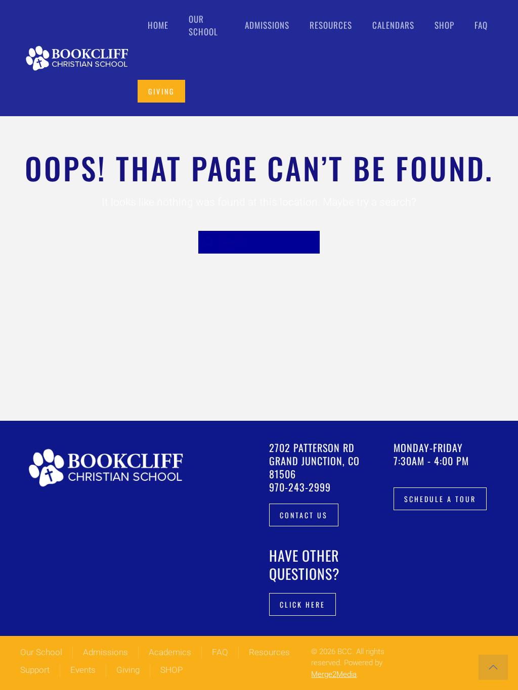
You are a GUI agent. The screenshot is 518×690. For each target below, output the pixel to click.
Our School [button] (203, 25)
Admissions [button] (267, 25)
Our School (41, 652)
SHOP (171, 670)
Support (35, 670)
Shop (444, 25)
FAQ (481, 25)
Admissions (105, 652)
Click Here (302, 604)
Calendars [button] (393, 25)
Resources (269, 652)
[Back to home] (79, 58)
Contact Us (304, 515)
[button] (493, 667)
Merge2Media (334, 674)
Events (83, 670)
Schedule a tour (440, 499)
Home (158, 25)
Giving (161, 91)
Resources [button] (331, 25)
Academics (170, 652)
